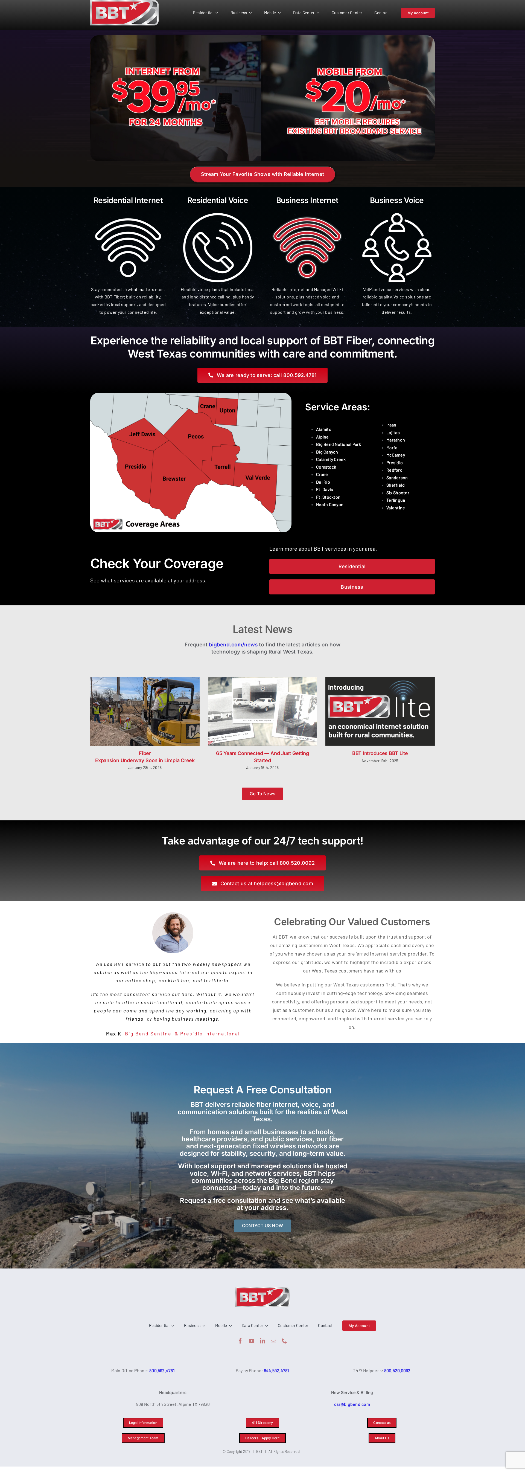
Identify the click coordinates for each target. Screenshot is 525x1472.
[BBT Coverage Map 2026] (190, 394)
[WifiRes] (128, 211)
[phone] (284, 1341)
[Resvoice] (218, 211)
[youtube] (251, 1341)
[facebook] (240, 1341)
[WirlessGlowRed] (307, 211)
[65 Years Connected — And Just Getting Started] (262, 711)
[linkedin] (262, 1341)
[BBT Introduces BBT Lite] (380, 711)
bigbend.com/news (233, 644)
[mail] (273, 1341)
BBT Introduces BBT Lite (380, 753)
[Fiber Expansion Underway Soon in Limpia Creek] (145, 711)
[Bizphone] (397, 211)
